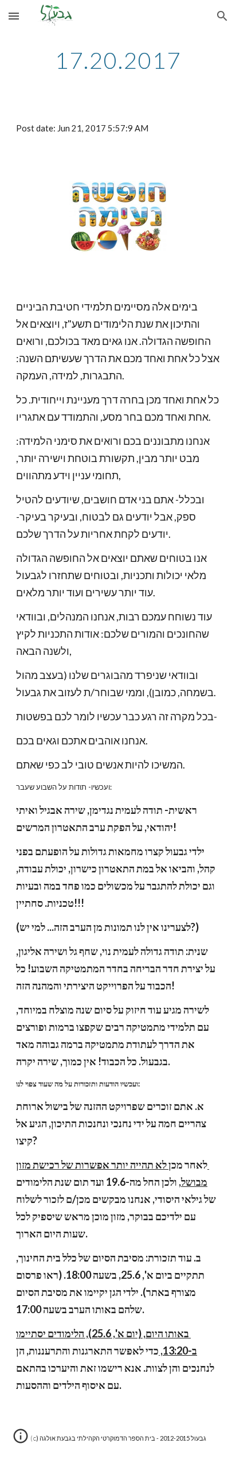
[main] (118, 60)
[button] (13, 16)
